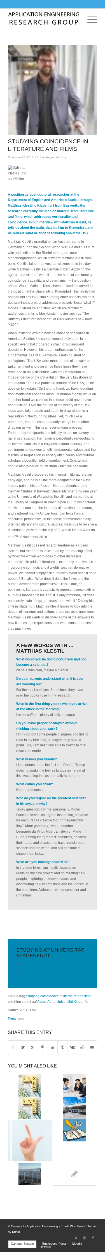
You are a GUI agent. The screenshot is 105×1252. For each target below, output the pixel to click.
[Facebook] (93, 1238)
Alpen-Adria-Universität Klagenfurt (63, 1002)
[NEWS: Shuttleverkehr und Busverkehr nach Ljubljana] (74, 1174)
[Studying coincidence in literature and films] (52, 90)
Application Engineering (42, 1226)
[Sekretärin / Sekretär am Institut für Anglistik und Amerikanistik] (74, 1085)
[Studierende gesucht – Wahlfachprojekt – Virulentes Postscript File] (30, 1108)
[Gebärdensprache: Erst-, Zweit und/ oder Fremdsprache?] (30, 1141)
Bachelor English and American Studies (52, 963)
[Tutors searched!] (30, 1085)
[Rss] (76, 1238)
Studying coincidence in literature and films (58, 996)
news (20, 1018)
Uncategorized (49, 157)
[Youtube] (84, 1238)
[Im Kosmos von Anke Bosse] (30, 1174)
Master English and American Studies (50, 970)
